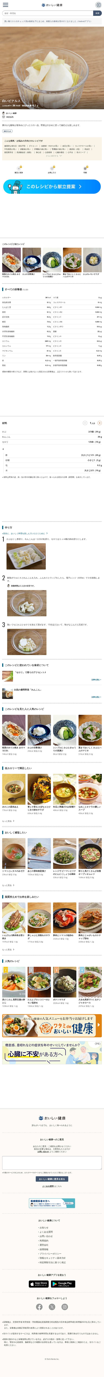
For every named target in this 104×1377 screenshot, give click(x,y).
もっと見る (7, 821)
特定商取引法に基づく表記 (53, 1262)
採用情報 (44, 1249)
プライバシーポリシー (50, 1253)
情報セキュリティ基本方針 (53, 1257)
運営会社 (44, 1244)
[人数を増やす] (100, 423)
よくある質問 (48, 1186)
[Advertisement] (52, 215)
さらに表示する (52, 156)
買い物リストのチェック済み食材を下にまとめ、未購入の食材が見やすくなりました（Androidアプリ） (48, 21)
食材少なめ (7, 131)
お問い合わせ (43, 1151)
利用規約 (44, 1240)
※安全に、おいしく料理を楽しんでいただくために (23, 533)
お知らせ (44, 1227)
